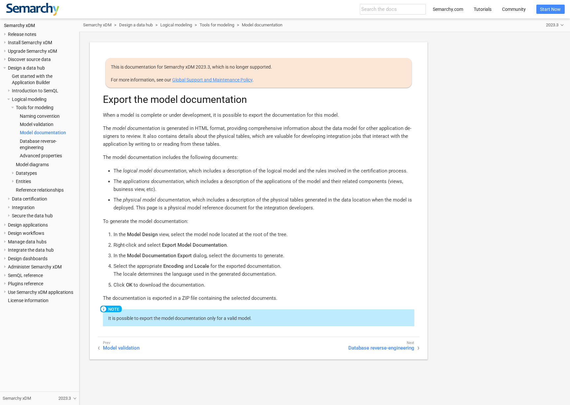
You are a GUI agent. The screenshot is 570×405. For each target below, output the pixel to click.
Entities (23, 181)
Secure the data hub (32, 215)
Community (514, 9)
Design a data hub (26, 68)
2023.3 (552, 24)
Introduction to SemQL (35, 90)
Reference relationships (40, 190)
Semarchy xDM (19, 25)
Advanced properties (41, 155)
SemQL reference (25, 275)
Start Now (550, 9)
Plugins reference (25, 283)
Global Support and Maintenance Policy (212, 79)
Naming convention (40, 115)
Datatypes (26, 173)
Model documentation (43, 132)
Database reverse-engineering (381, 348)
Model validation (36, 124)
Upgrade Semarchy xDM (32, 51)
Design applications (28, 225)
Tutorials (482, 9)
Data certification (29, 199)
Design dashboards (28, 258)
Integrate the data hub (31, 250)
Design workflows (26, 233)
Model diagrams (32, 164)
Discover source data (29, 59)
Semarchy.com (448, 9)
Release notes (22, 34)
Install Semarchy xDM (30, 42)
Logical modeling (29, 99)
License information (28, 300)
